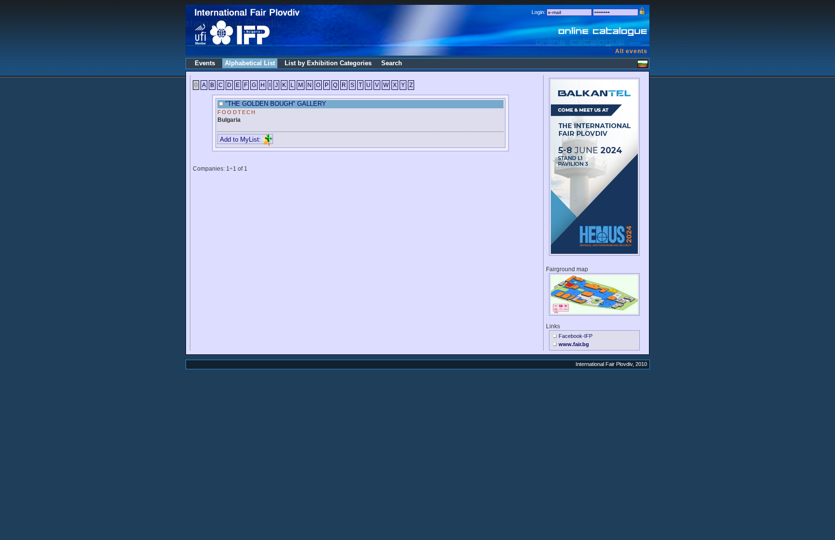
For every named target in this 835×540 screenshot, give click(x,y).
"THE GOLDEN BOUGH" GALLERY (275, 103)
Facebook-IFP (575, 336)
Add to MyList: (240, 139)
